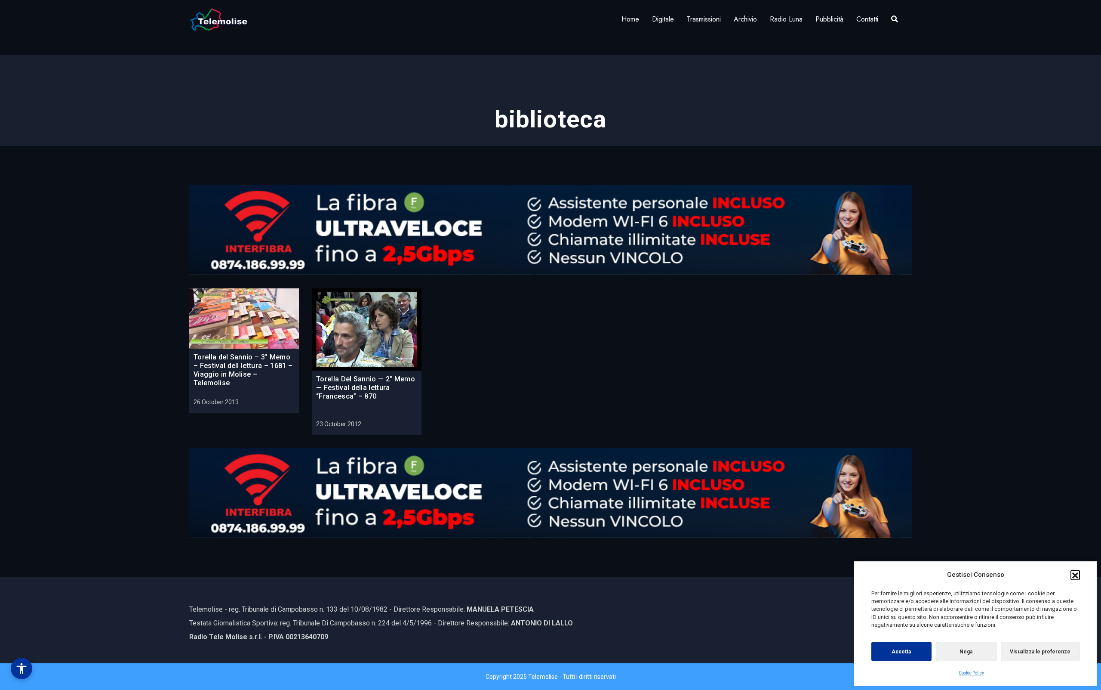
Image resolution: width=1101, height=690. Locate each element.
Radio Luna (786, 19)
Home (630, 19)
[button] (1075, 574)
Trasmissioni (704, 19)
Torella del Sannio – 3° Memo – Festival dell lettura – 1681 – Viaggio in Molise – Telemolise (243, 370)
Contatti (867, 19)
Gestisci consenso (21, 668)
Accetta (901, 652)
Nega (966, 652)
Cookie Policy (971, 673)
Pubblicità (829, 19)
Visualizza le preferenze (1040, 652)
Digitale (663, 19)
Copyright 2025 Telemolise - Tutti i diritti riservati (551, 676)
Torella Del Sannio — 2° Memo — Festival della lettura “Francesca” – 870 (365, 387)
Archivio (745, 19)
